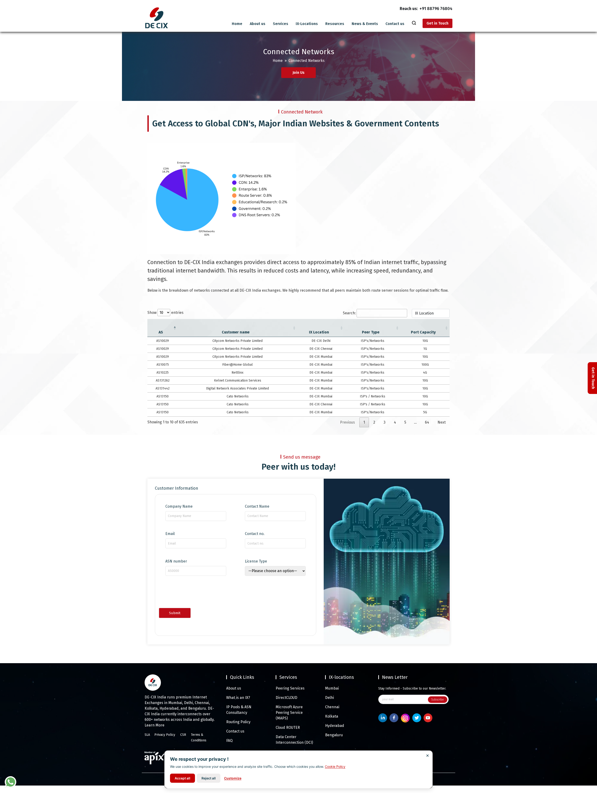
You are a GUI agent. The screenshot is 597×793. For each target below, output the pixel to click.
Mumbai (332, 688)
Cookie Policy (335, 766)
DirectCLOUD (286, 697)
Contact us (394, 24)
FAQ (229, 740)
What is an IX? (238, 697)
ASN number (176, 561)
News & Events (365, 24)
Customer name (236, 332)
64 (427, 422)
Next (441, 422)
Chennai (332, 707)
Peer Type (370, 332)
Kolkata (331, 716)
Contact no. (254, 534)
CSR (183, 735)
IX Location (319, 332)
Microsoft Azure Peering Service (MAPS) (289, 712)
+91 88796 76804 (436, 8)
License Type (256, 561)
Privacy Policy (164, 735)
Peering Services (290, 688)
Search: (349, 313)
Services (280, 24)
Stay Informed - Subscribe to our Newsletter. (412, 688)
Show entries (165, 312)
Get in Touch (437, 23)
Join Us (298, 72)
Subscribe (437, 699)
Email (170, 534)
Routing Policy (238, 722)
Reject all (208, 778)
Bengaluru (334, 735)
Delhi (329, 697)
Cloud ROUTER (288, 727)
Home (237, 24)
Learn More (154, 725)
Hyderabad (334, 725)
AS (161, 332)
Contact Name (257, 506)
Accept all (182, 778)
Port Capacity (423, 332)
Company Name (179, 506)
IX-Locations (307, 24)
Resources (334, 24)
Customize (232, 778)
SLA (147, 735)
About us (257, 24)
